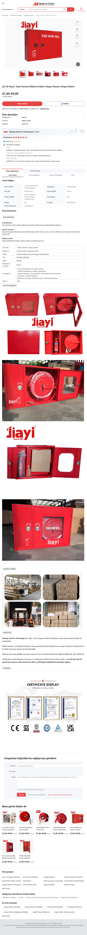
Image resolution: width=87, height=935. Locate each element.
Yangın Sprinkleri (49, 885)
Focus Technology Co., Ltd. (42, 923)
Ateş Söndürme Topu (29, 885)
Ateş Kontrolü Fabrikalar (55, 907)
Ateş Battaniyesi (49, 877)
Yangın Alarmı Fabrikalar (12, 907)
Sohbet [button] (66, 104)
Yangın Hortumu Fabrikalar (34, 907)
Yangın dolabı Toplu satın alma (64, 912)
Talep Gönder (22, 104)
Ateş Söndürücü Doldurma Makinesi (74, 881)
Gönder (21, 795)
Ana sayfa (5, 15)
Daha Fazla (6, 916)
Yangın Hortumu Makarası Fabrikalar (16, 912)
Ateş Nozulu (27, 881)
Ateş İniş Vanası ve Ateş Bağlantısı (54, 881)
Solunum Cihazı (69, 885)
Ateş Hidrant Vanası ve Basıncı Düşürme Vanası (18, 881)
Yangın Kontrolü (28, 15)
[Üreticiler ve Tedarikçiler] (43, 4)
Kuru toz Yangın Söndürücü (11, 877)
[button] (77, 175)
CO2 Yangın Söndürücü (30, 877)
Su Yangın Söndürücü (74, 907)
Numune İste (44, 109)
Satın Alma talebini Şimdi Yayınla (60, 795)
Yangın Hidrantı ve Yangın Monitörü (14, 885)
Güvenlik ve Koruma (16, 15)
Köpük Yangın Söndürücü (41, 912)
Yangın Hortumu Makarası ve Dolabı (46, 15)
